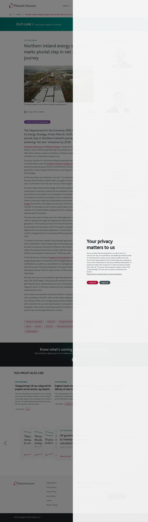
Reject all (105, 282)
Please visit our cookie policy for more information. (104, 274)
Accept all (92, 282)
